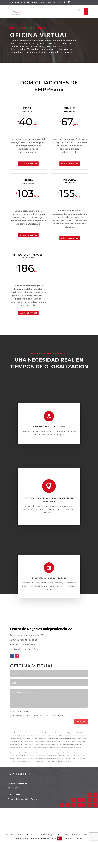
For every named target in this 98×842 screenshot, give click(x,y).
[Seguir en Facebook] (12, 656)
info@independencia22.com (25, 648)
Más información (28, 163)
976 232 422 (16, 644)
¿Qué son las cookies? (73, 838)
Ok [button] (59, 838)
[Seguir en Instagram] (17, 656)
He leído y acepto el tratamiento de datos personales (38, 715)
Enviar (81, 721)
